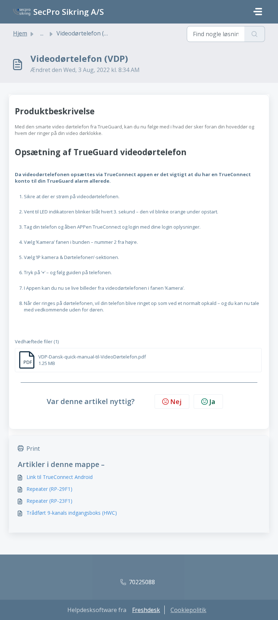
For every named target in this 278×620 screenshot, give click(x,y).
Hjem (20, 33)
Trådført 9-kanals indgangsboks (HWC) (71, 512)
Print (33, 449)
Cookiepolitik (188, 610)
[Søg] (254, 34)
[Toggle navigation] (257, 11)
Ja (212, 401)
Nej (176, 401)
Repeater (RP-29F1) (49, 488)
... (41, 33)
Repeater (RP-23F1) (49, 500)
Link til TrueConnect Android (59, 477)
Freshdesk (146, 610)
